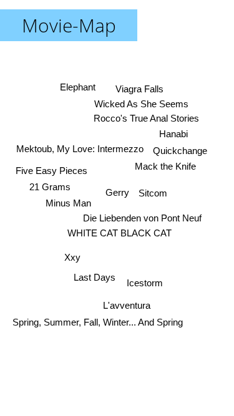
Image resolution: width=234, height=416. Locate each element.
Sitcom (153, 193)
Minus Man (68, 203)
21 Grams (50, 186)
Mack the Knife (165, 166)
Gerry (117, 192)
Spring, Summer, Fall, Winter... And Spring (98, 322)
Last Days (94, 277)
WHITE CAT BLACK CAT (119, 233)
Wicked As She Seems (141, 104)
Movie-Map (69, 25)
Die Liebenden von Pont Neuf (142, 218)
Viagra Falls (139, 89)
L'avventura (126, 305)
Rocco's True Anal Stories (146, 118)
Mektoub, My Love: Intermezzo (80, 148)
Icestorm (145, 283)
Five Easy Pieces (51, 170)
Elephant (77, 87)
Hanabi (173, 133)
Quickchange (180, 150)
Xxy (72, 257)
